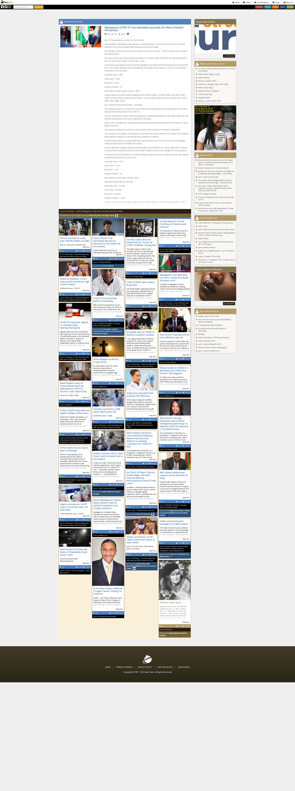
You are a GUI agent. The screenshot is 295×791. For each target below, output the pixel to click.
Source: (74, 255)
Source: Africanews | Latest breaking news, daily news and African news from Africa (91, 211)
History (267, 7)
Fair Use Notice (165, 667)
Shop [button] (277, 2)
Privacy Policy (145, 667)
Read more (86, 247)
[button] (12, 788)
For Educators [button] (262, 2)
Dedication (183, 667)
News (282, 7)
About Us (289, 2)
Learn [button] (247, 2)
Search (39, 7)
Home (237, 2)
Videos (275, 7)
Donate (290, 7)
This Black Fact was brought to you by (86, 215)
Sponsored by (103, 266)
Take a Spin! (230, 56)
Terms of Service (124, 667)
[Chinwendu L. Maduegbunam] (215, 127)
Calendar (259, 7)
